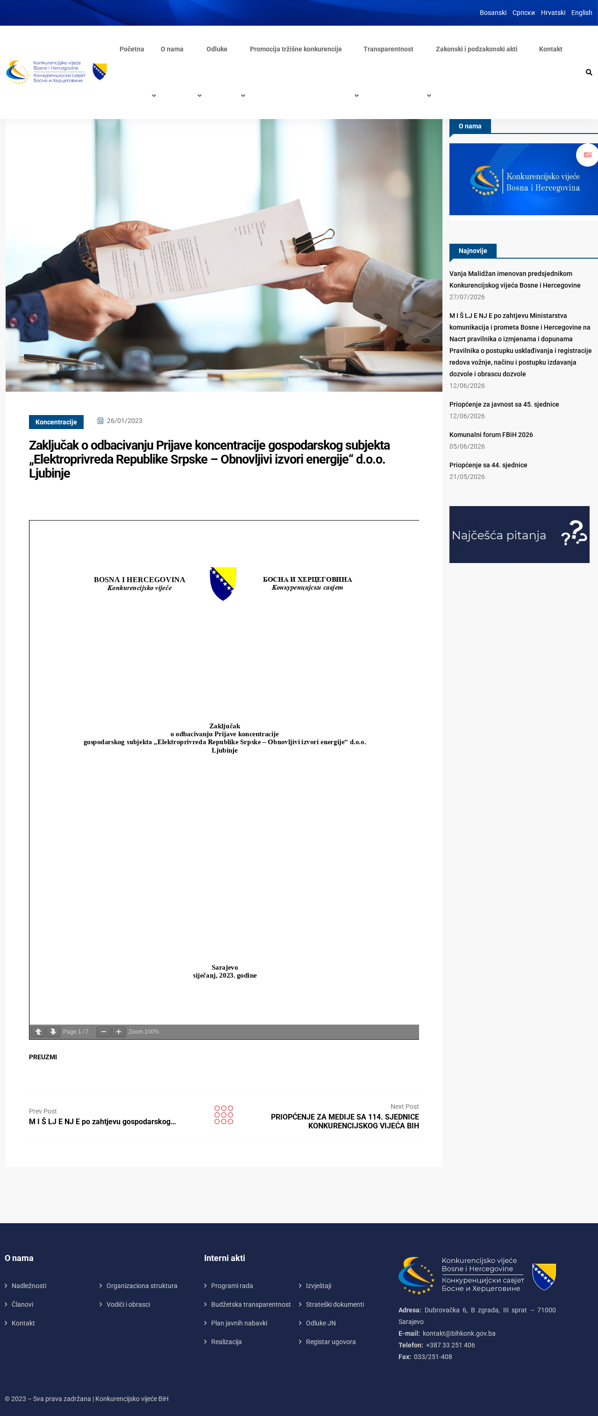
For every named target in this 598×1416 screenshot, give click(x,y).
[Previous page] (38, 1032)
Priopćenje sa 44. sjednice (488, 465)
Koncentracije (56, 422)
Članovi (22, 1304)
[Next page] (53, 1032)
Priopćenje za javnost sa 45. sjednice (504, 404)
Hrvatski (553, 12)
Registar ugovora (331, 1342)
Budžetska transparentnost (251, 1304)
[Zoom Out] (104, 1032)
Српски (524, 12)
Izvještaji (318, 1285)
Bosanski (493, 12)
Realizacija (226, 1342)
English (581, 12)
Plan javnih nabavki (239, 1323)
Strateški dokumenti (335, 1304)
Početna (132, 49)
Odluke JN (321, 1323)
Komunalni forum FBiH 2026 (491, 434)
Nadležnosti (29, 1285)
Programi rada (232, 1285)
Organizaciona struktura (142, 1285)
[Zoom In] (119, 1032)
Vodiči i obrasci (128, 1304)
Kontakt (550, 49)
